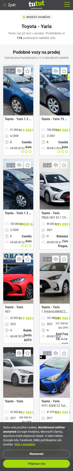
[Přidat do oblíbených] (27, 70)
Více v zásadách (24, 444)
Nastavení (36, 454)
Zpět (12, 5)
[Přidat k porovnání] (19, 70)
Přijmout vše (36, 464)
